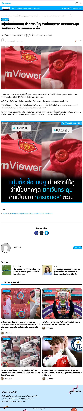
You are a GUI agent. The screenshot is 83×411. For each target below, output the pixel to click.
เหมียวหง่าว (8, 333)
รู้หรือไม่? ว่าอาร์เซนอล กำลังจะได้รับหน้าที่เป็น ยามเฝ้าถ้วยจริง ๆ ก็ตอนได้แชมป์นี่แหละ (61, 323)
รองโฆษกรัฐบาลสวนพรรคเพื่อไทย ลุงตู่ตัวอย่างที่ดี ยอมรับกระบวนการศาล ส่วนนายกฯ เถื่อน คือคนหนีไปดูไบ (67, 271)
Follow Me (77, 247)
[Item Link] (20, 303)
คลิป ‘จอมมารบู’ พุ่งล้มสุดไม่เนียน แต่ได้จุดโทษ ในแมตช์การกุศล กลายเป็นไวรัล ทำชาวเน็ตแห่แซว (26, 271)
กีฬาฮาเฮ (9, 16)
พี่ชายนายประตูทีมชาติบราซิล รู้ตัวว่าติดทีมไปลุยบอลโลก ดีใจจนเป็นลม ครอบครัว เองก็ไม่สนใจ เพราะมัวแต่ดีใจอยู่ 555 (20, 372)
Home (3, 16)
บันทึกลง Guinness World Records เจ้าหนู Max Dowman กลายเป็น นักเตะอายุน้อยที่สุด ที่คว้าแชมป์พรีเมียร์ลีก (62, 372)
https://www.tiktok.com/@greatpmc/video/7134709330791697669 (27, 213)
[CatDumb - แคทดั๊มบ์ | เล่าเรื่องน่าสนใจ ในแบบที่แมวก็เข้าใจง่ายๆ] (6, 3)
